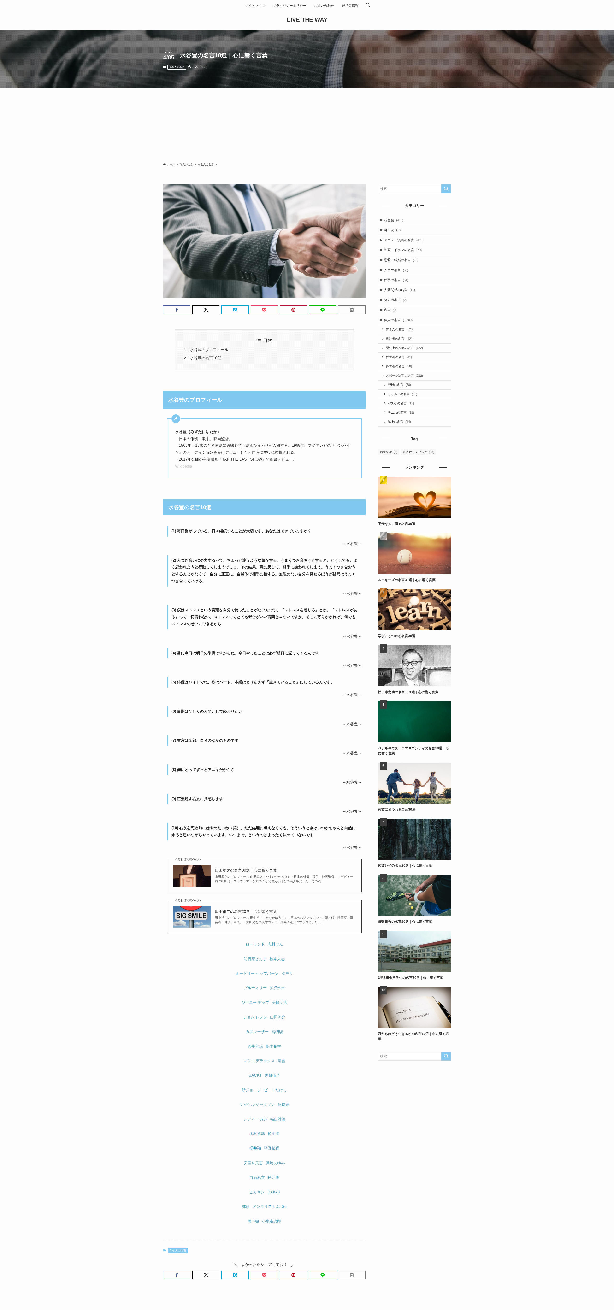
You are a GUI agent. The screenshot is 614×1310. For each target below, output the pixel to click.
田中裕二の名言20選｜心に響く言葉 (246, 912)
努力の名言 (395, 300)
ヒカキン (257, 1192)
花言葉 (393, 220)
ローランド (255, 944)
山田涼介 (277, 1017)
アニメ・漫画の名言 (403, 240)
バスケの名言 (401, 403)
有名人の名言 (177, 66)
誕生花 (392, 230)
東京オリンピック (418, 452)
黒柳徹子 (272, 1075)
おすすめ (388, 452)
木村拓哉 (257, 1134)
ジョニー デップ (255, 1002)
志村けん (275, 944)
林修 (246, 1206)
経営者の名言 (399, 339)
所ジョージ (251, 1090)
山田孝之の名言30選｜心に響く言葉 (246, 870)
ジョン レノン (255, 1017)
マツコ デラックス (259, 1061)
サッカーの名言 (402, 394)
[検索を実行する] (446, 188)
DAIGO (273, 1192)
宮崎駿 (277, 1032)
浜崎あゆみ (275, 1163)
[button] (176, 309)
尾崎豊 (283, 1105)
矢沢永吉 (277, 988)
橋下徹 (253, 1221)
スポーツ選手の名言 (404, 375)
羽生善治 (255, 1046)
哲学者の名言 (399, 357)
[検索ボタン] (367, 5)
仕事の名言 (396, 280)
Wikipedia (183, 466)
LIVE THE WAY (307, 20)
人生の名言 (396, 270)
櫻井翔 (255, 1148)
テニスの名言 (401, 412)
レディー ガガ (255, 1119)
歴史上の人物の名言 (404, 348)
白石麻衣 (257, 1177)
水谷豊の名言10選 (205, 358)
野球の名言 (399, 385)
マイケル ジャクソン (257, 1105)
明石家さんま (255, 959)
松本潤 (273, 1134)
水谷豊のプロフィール (209, 350)
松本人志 (277, 959)
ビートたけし (275, 1090)
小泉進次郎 (271, 1221)
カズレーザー (257, 1032)
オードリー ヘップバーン (257, 973)
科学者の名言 (399, 366)
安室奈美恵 (253, 1163)
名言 (390, 310)
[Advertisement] (307, 123)
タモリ (287, 973)
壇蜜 (281, 1061)
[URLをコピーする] (352, 309)
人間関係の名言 (399, 290)
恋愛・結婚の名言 (401, 260)
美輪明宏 (279, 1002)
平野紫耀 (271, 1148)
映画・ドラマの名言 (403, 250)
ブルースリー (255, 988)
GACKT (255, 1075)
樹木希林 (273, 1046)
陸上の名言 (399, 421)
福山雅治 (277, 1119)
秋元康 (273, 1177)
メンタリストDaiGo (270, 1206)
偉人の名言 (398, 320)
